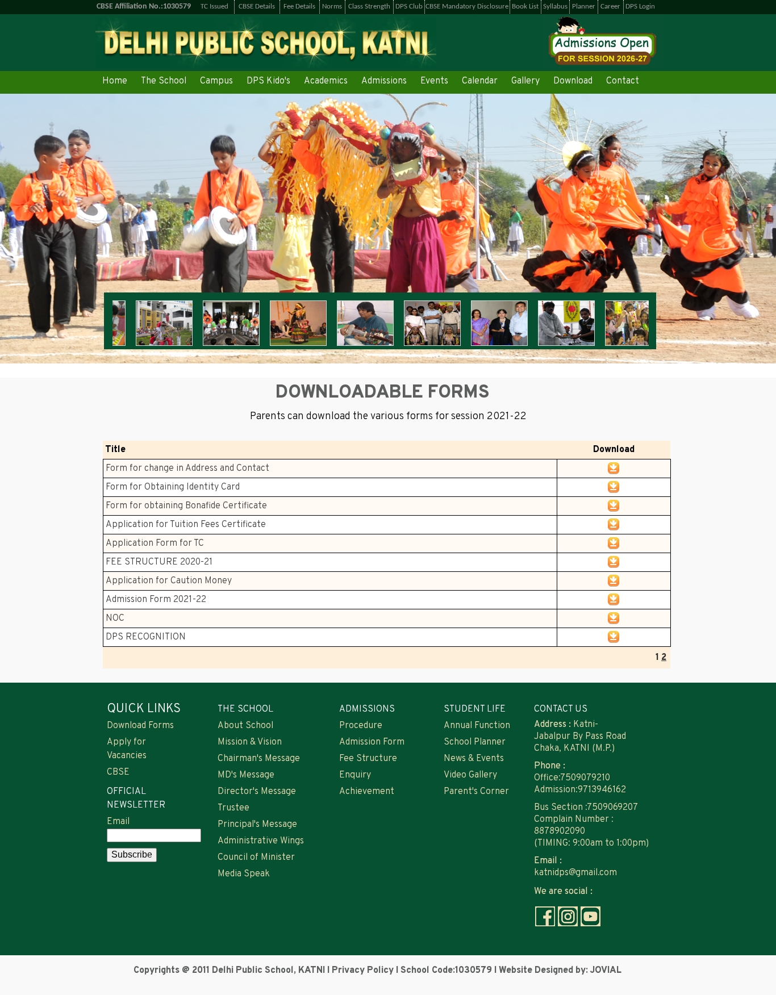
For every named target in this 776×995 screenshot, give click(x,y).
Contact (622, 81)
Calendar (480, 81)
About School (245, 725)
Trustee (233, 808)
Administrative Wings (261, 841)
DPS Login (640, 6)
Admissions (384, 81)
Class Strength (369, 6)
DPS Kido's (268, 81)
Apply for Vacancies (127, 749)
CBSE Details (257, 6)
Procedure (360, 725)
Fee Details (299, 6)
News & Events (474, 758)
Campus (216, 81)
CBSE (118, 772)
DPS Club (409, 6)
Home (114, 81)
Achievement (366, 791)
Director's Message (257, 791)
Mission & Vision (250, 742)
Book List (525, 6)
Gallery (525, 81)
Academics (326, 81)
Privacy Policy (364, 970)
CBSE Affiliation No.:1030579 (144, 6)
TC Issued (214, 6)
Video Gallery (470, 775)
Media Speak (244, 874)
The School (163, 81)
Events (434, 81)
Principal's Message (257, 824)
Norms (332, 6)
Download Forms (140, 725)
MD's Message (246, 775)
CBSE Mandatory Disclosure (466, 6)
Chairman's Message (259, 758)
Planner (583, 6)
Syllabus (555, 6)
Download (573, 81)
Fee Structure (368, 758)
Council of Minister (256, 857)
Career (610, 6)
